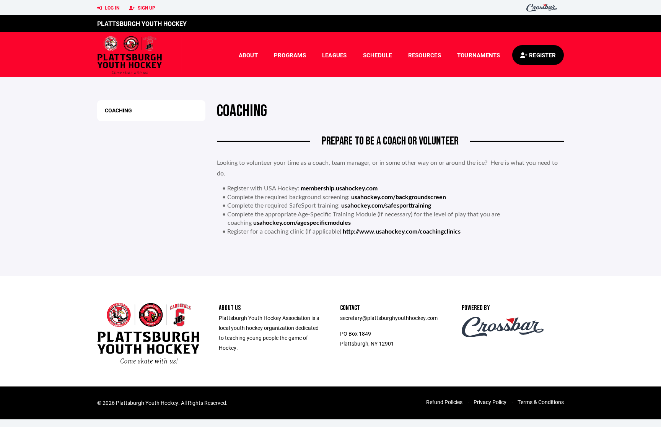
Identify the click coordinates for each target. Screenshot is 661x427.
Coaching (118, 110)
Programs (290, 55)
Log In (111, 8)
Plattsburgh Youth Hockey (142, 23)
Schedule (377, 55)
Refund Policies (444, 402)
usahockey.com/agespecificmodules (302, 223)
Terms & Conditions (541, 402)
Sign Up (146, 8)
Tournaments (478, 55)
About (248, 55)
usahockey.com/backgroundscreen (398, 197)
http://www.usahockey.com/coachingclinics (402, 232)
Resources (424, 55)
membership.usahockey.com (339, 188)
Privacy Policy (490, 402)
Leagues (334, 55)
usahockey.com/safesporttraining (386, 206)
